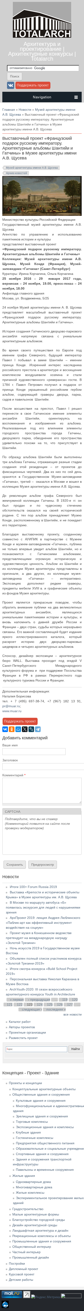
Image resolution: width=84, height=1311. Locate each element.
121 (10, 1004)
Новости (25, 109)
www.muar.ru (11, 711)
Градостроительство (27, 1209)
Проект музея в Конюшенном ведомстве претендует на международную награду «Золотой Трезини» (39, 938)
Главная (8, 109)
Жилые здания (23, 1176)
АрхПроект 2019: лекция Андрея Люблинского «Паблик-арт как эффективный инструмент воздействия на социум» (43, 922)
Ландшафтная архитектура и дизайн (40, 1230)
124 (40, 1004)
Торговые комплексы (32, 1121)
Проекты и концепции (25, 1083)
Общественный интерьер (31, 1246)
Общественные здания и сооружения (41, 1094)
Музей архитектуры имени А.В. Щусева (32, 167)
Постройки (17, 1263)
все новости (72, 1014)
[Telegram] (38, 729)
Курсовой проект (21, 1274)
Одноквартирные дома (33, 1182)
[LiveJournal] (31, 729)
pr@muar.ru (11, 706)
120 (75, 1000)
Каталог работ (20, 1022)
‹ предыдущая (39, 1000)
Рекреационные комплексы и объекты (41, 1236)
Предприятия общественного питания (45, 1143)
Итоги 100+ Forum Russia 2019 (33, 887)
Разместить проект (23, 1038)
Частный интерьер (26, 1252)
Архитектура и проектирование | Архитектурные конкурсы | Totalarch (42, 51)
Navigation (42, 97)
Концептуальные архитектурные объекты (44, 1089)
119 (65, 1000)
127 (70, 1004)
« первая (17, 1000)
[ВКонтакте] (5, 729)
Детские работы (21, 1280)
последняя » (56, 1009)
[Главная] (42, 36)
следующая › (32, 1009)
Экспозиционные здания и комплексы (45, 1127)
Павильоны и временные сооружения (45, 1169)
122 (20, 1004)
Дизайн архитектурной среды (34, 1225)
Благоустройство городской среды (38, 1220)
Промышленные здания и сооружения (41, 1241)
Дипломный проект (23, 1269)
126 (60, 1004)
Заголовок (10, 760)
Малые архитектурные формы (35, 1214)
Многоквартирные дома (34, 1187)
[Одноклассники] (11, 729)
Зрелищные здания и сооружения (42, 1116)
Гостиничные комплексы (34, 1138)
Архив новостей (16, 173)
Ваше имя (10, 745)
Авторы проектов (22, 1027)
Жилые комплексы (30, 1192)
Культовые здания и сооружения (41, 1100)
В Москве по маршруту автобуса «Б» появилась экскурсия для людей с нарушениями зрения (43, 907)
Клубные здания (28, 1132)
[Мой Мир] (18, 729)
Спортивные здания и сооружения (42, 1154)
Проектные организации (27, 1032)
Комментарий (13, 775)
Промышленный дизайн (30, 1257)
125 (50, 1004)
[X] (25, 729)
